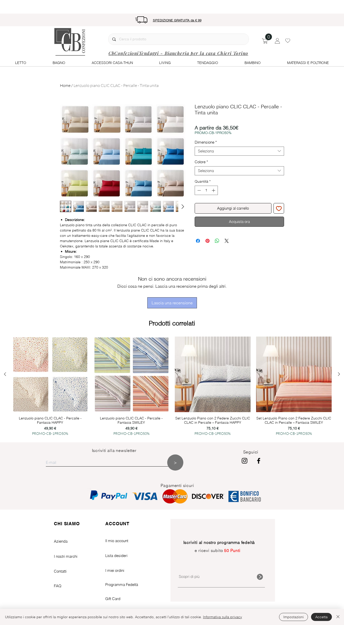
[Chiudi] (338, 617)
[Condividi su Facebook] (198, 241)
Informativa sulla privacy (222, 617)
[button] (268, 37)
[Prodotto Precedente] (5, 374)
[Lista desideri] (288, 40)
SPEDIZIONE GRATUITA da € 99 (177, 20)
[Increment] (214, 190)
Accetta (321, 617)
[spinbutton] (206, 190)
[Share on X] (227, 241)
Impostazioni (293, 617)
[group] (172, 386)
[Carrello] (264, 40)
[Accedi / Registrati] (277, 41)
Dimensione (206, 142)
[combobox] (239, 151)
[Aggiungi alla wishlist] (278, 208)
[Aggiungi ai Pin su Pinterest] (207, 241)
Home (65, 85)
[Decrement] (198, 190)
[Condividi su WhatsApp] (217, 241)
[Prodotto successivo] (339, 374)
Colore (201, 162)
